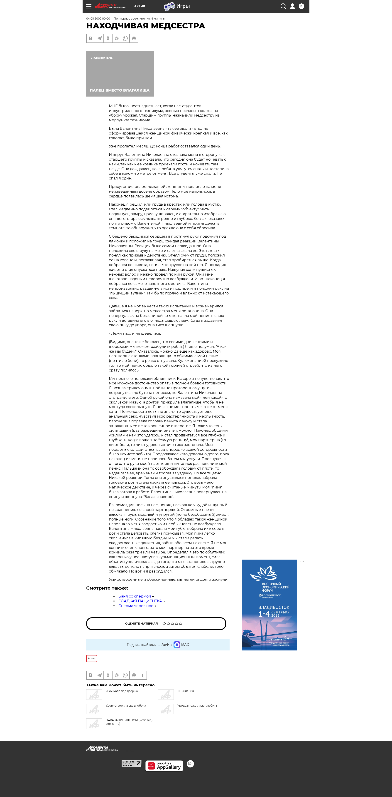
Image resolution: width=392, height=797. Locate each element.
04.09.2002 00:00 (98, 18)
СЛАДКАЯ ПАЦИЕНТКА (140, 601)
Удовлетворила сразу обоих (126, 705)
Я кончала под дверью (122, 691)
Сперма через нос (135, 606)
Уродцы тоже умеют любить (197, 705)
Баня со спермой (134, 596)
